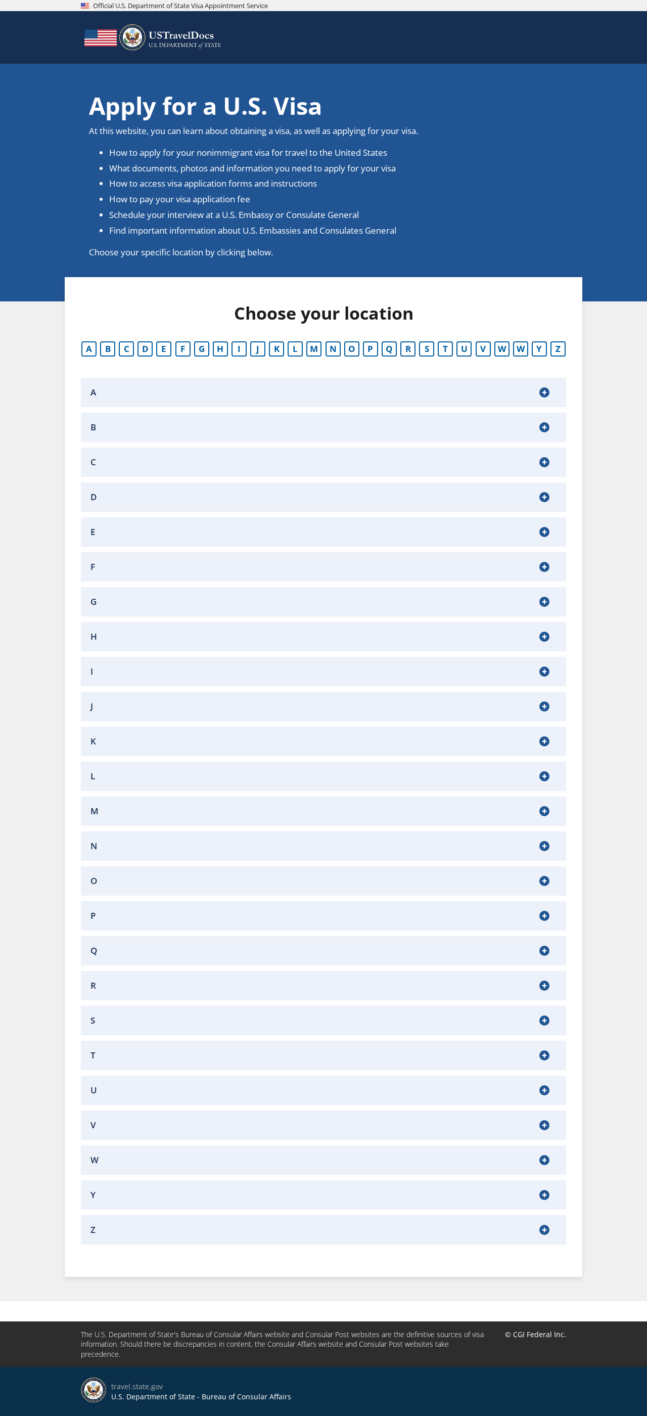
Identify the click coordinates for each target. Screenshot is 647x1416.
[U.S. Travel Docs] (151, 37)
